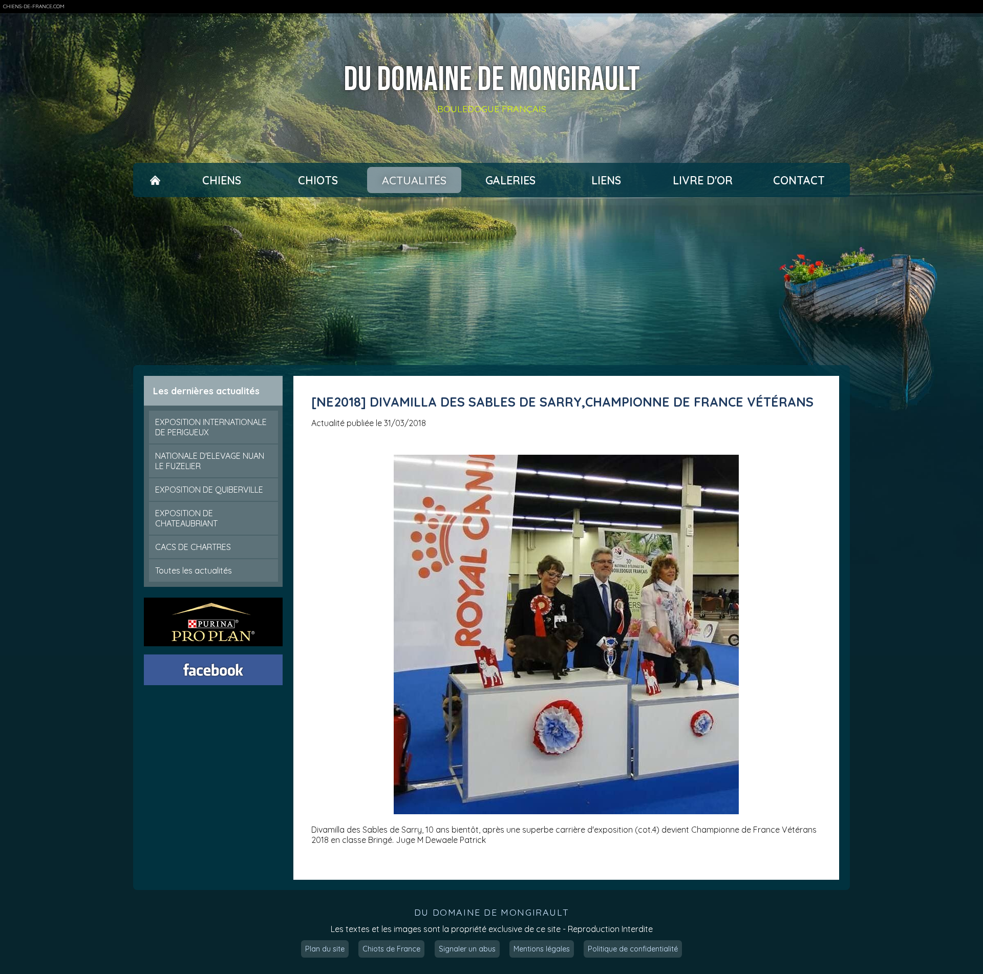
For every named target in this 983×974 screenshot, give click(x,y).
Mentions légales (542, 949)
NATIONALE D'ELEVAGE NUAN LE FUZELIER (209, 461)
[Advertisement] (491, 281)
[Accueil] (155, 180)
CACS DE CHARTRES (193, 547)
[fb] (213, 669)
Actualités (414, 180)
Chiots (318, 180)
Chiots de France (391, 949)
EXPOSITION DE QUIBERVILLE (209, 489)
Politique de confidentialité (633, 949)
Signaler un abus (467, 949)
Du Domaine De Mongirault (492, 80)
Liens (606, 180)
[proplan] (213, 622)
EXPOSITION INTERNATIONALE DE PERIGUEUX (211, 427)
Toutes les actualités (193, 570)
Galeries (510, 180)
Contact (799, 180)
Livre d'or (703, 180)
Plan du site (325, 949)
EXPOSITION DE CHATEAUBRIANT (186, 518)
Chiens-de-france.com (34, 6)
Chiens (221, 180)
